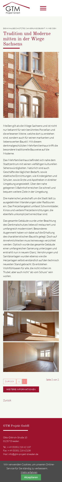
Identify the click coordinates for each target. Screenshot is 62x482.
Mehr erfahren (29, 472)
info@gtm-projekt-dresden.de (23, 454)
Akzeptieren (31, 477)
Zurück (9, 381)
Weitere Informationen (21, 389)
